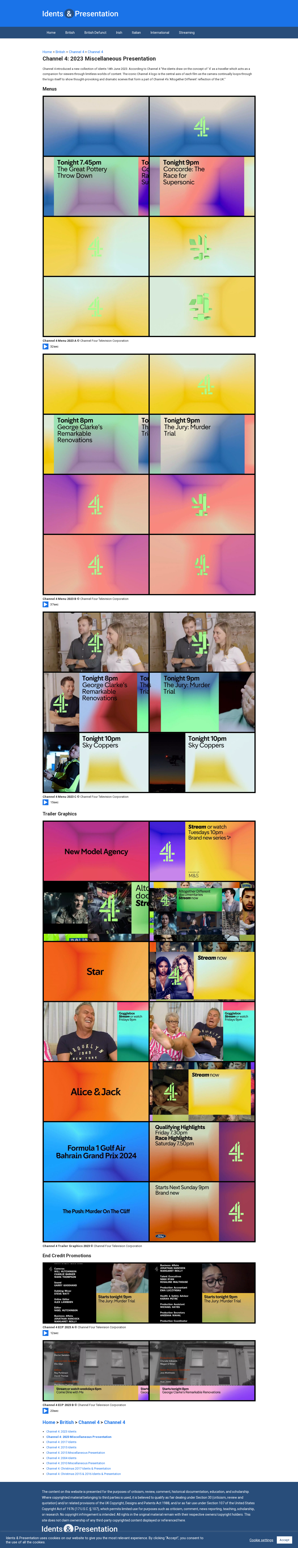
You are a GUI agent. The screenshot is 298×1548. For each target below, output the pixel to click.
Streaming (187, 32)
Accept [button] (284, 1540)
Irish (119, 32)
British (70, 32)
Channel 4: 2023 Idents (61, 1431)
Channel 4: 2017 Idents (61, 1442)
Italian (136, 32)
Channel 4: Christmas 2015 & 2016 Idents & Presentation (83, 1474)
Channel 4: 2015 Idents (61, 1447)
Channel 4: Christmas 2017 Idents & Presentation (78, 1468)
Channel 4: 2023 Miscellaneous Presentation (79, 1437)
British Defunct (95, 32)
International (160, 32)
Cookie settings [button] (261, 1540)
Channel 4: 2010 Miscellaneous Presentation (75, 1463)
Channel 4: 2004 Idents (61, 1458)
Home (51, 32)
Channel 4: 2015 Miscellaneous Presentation (75, 1452)
